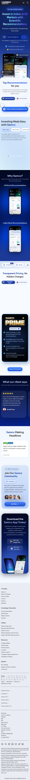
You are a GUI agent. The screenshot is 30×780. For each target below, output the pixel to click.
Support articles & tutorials (8, 667)
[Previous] (2, 105)
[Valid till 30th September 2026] (19, 329)
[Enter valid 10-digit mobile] (24, 37)
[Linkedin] (12, 744)
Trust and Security (5, 728)
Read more (4, 772)
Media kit (3, 603)
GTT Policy (3, 726)
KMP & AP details (5, 594)
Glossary (3, 618)
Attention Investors (5, 730)
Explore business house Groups (9, 633)
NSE (2, 718)
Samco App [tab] (6, 129)
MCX (2, 732)
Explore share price (6, 626)
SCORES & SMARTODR (7, 733)
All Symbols (9, 681)
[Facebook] (2, 744)
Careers (3, 598)
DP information (5, 647)
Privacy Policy (20, 40)
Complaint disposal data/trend (9, 654)
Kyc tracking (4, 664)
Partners (3, 601)
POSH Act (3, 735)
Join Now (14, 504)
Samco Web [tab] (16, 129)
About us (3, 592)
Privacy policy (4, 722)
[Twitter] (6, 744)
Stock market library (6, 611)
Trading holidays (5, 643)
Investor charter (5, 652)
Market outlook (5, 615)
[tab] (8, 98)
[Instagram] (9, 744)
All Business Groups (6, 683)
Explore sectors (5, 630)
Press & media (5, 596)
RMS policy (4, 724)
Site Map (3, 717)
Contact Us (4, 669)
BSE (2, 720)
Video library (4, 613)
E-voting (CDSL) (5, 737)
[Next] (27, 105)
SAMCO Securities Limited (7, 748)
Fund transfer (5, 645)
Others (3, 681)
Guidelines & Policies (6, 656)
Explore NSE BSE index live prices (10, 635)
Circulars (3, 650)
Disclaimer (3, 713)
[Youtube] (16, 744)
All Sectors (16, 681)
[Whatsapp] (23, 744)
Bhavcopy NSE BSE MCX (7, 628)
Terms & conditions (6, 715)
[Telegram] (19, 744)
